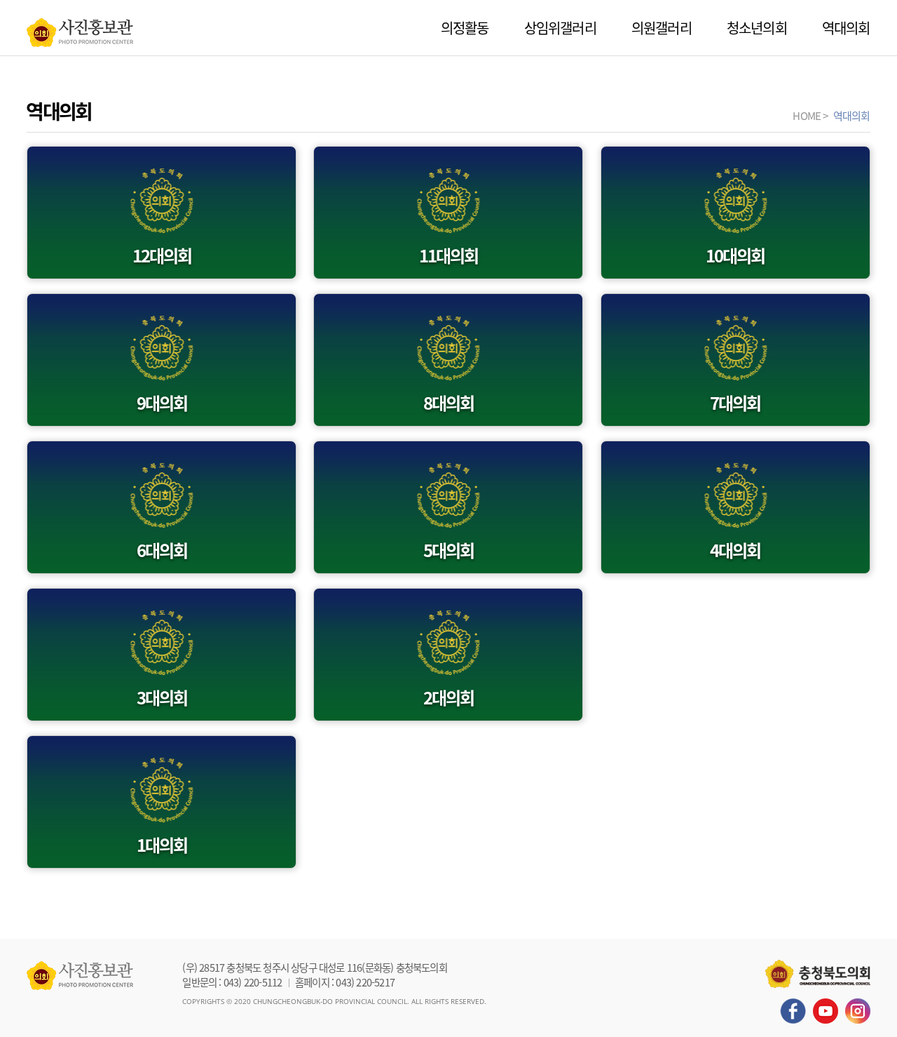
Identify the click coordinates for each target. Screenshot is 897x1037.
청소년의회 (757, 28)
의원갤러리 (661, 28)
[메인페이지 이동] (80, 29)
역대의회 (846, 28)
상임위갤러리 (560, 28)
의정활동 (465, 28)
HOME (807, 115)
